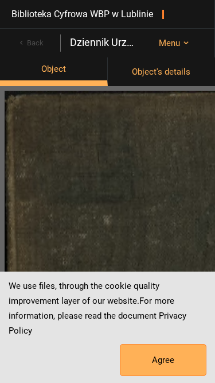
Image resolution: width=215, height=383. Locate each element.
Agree (163, 360)
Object (53, 69)
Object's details (161, 72)
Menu (169, 43)
